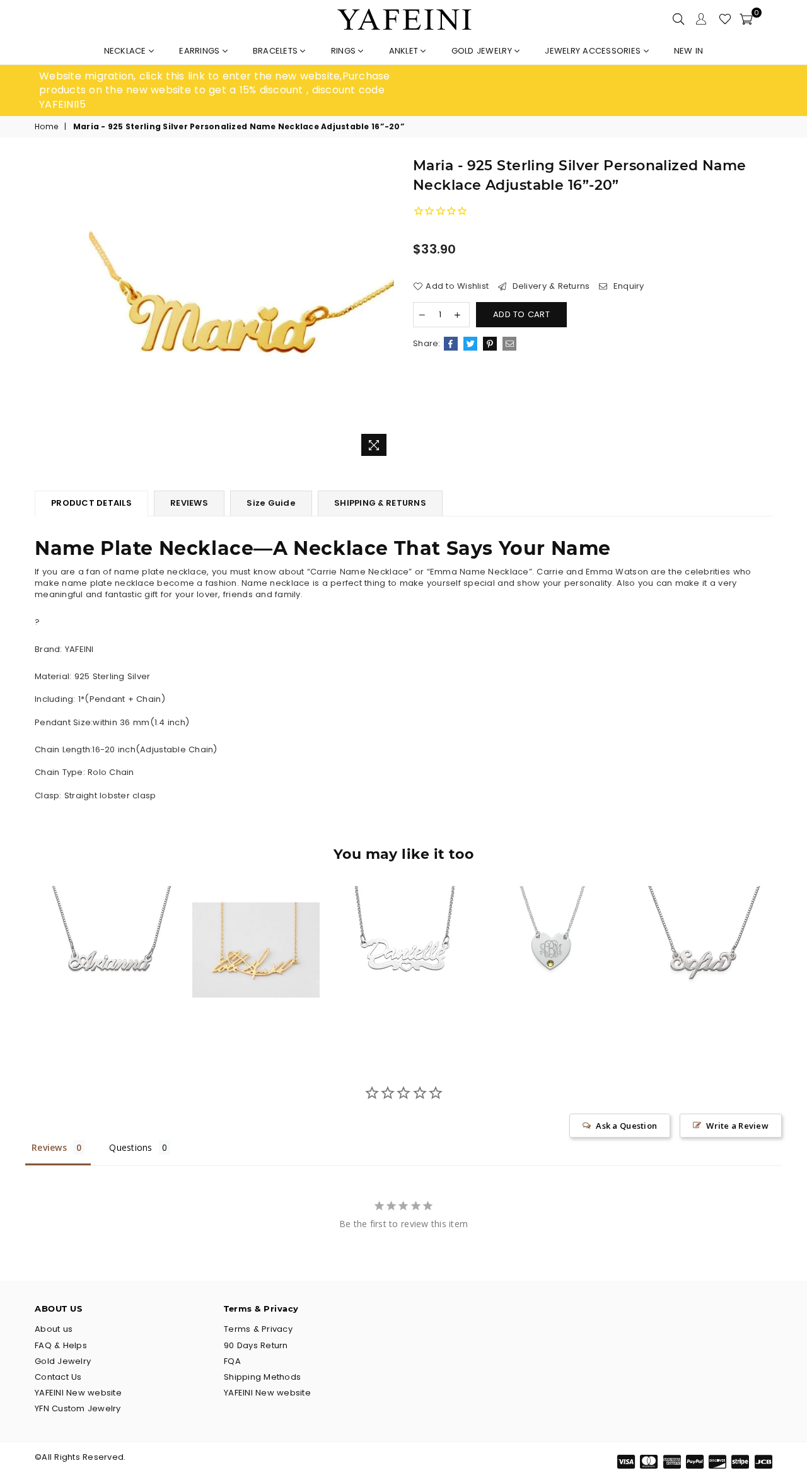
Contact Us (58, 1377)
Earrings (200, 51)
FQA (232, 1361)
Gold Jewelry (482, 51)
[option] (221, 90)
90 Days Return (256, 1345)
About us (54, 1329)
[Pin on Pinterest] (490, 344)
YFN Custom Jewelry (78, 1408)
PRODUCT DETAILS (91, 503)
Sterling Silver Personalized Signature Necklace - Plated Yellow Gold (256, 925)
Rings (345, 51)
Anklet (405, 51)
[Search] (678, 18)
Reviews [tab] (49, 1147)
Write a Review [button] (737, 1125)
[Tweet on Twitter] (470, 344)
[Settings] (701, 18)
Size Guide (271, 503)
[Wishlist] (725, 18)
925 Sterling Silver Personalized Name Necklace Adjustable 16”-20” (698, 925)
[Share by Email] (509, 344)
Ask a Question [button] (626, 1125)
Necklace (126, 51)
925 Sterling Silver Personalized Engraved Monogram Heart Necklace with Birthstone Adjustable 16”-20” (550, 926)
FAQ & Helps (61, 1345)
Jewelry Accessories (594, 51)
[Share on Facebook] (451, 344)
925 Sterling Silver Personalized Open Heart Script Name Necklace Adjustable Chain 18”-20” (403, 925)
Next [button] (786, 959)
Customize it (122, 1003)
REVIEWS (189, 503)
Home (46, 127)
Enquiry (627, 286)
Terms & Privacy (258, 1329)
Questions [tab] (130, 1147)
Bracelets (277, 51)
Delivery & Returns (549, 286)
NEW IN (689, 51)
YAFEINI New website (78, 1393)
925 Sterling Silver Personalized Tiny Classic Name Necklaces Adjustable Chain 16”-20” (108, 925)
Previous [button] (20, 959)
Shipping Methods (262, 1377)
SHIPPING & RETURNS (380, 503)
